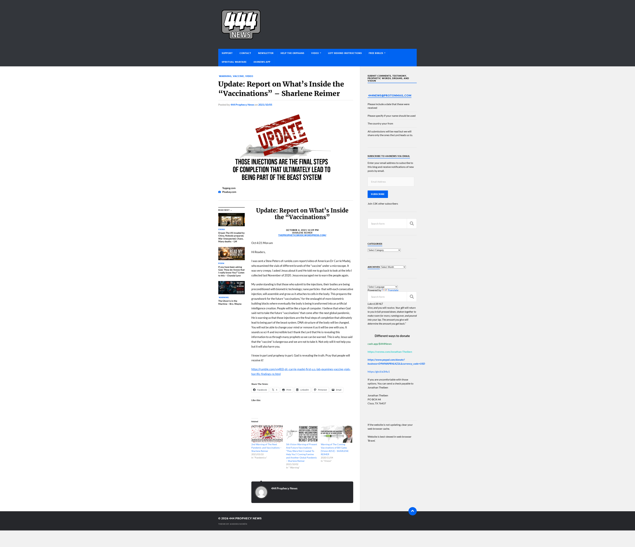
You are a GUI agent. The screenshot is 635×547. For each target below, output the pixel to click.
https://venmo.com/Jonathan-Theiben (390, 351)
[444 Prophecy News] (317, 24)
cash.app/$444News (380, 343)
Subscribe (378, 194)
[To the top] (412, 511)
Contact (245, 53)
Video (315, 53)
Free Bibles (376, 53)
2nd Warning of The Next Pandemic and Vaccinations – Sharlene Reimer (266, 447)
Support (227, 53)
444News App (262, 62)
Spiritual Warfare (234, 62)
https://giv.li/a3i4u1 (379, 371)
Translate (393, 290)
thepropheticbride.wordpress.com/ (302, 235)
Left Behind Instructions (345, 53)
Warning (225, 76)
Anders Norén (238, 524)
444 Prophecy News (242, 104)
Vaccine (238, 76)
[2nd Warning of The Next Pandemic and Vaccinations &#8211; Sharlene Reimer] (267, 434)
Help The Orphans (292, 53)
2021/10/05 (265, 104)
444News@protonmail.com (389, 95)
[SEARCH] (412, 223)
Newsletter (266, 53)
